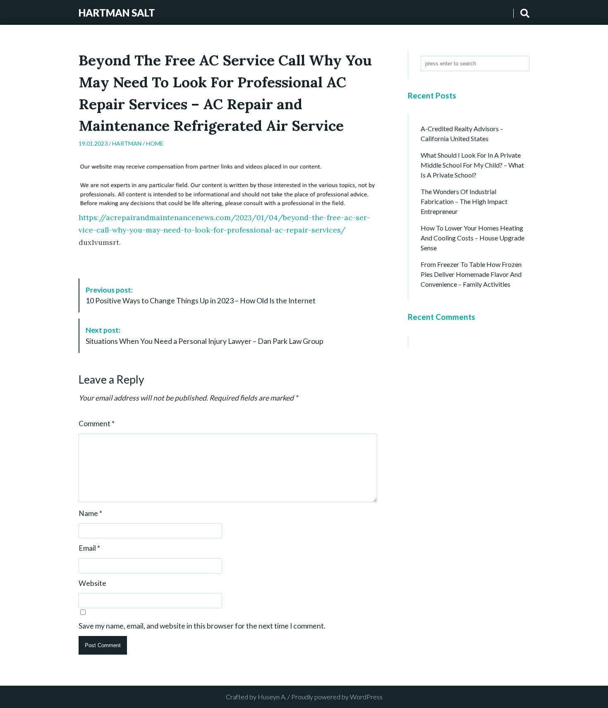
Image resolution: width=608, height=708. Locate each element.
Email (89, 548)
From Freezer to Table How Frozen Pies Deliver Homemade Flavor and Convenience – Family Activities (471, 274)
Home (154, 143)
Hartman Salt (117, 13)
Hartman (126, 143)
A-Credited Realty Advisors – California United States (462, 133)
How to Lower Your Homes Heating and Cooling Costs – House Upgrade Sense (472, 238)
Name (90, 513)
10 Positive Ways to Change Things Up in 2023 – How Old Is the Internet (201, 295)
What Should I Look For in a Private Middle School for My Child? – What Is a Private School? (472, 165)
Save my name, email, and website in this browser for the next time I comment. (202, 626)
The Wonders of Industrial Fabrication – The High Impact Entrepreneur (464, 201)
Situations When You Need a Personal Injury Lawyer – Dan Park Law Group (204, 335)
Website (92, 583)
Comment (97, 423)
